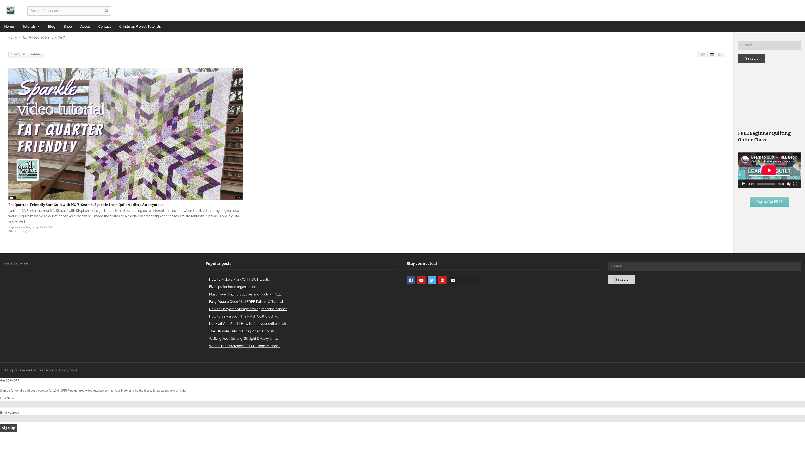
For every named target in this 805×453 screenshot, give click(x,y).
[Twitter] (432, 280)
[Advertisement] (769, 96)
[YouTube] (421, 280)
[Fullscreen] (795, 184)
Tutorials (29, 27)
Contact (104, 27)
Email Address (9, 412)
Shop (68, 27)
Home (9, 27)
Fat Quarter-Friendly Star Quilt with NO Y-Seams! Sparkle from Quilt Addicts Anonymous (86, 205)
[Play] (743, 184)
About (85, 27)
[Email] (453, 280)
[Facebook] (411, 280)
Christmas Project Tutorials (140, 27)
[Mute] (789, 184)
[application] (769, 170)
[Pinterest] (442, 280)
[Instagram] (463, 280)
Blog (51, 27)
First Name (7, 398)
